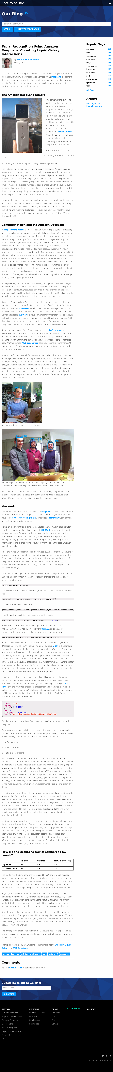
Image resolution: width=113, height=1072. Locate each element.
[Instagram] (110, 1056)
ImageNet (46, 511)
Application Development (12, 1016)
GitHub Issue (15, 967)
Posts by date (93, 103)
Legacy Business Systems (11, 1031)
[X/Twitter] (106, 1056)
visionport (53, 954)
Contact (91, 1009)
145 (98, 72)
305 (98, 49)
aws (45, 954)
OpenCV (45, 628)
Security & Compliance (11, 1035)
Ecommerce (34, 1024)
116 (98, 79)
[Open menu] (110, 3)
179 (98, 59)
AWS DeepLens (20, 948)
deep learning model (13, 229)
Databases (33, 1016)
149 (98, 69)
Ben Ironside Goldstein (28, 59)
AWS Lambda (55, 330)
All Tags (90, 90)
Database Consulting (10, 1020)
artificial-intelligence (31, 954)
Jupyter (23, 314)
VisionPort (74, 1009)
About (55, 1009)
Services (6, 1009)
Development (34, 1020)
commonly (54, 517)
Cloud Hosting (7, 1024)
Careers (55, 1024)
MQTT (55, 646)
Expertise (34, 1009)
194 (98, 55)
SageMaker (23, 308)
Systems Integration (9, 1027)
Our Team (56, 1013)
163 (98, 65)
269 (98, 52)
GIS (3, 1039)
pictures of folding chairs (23, 517)
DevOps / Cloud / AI (37, 1013)
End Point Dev (13, 3)
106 (98, 82)
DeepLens (56, 76)
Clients (54, 1016)
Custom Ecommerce (10, 1013)
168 (98, 62)
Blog (53, 1020)
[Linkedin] (103, 1056)
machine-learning (11, 954)
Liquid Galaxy (65, 131)
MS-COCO (45, 530)
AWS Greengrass (30, 343)
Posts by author (94, 106)
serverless (64, 954)
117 (98, 75)
